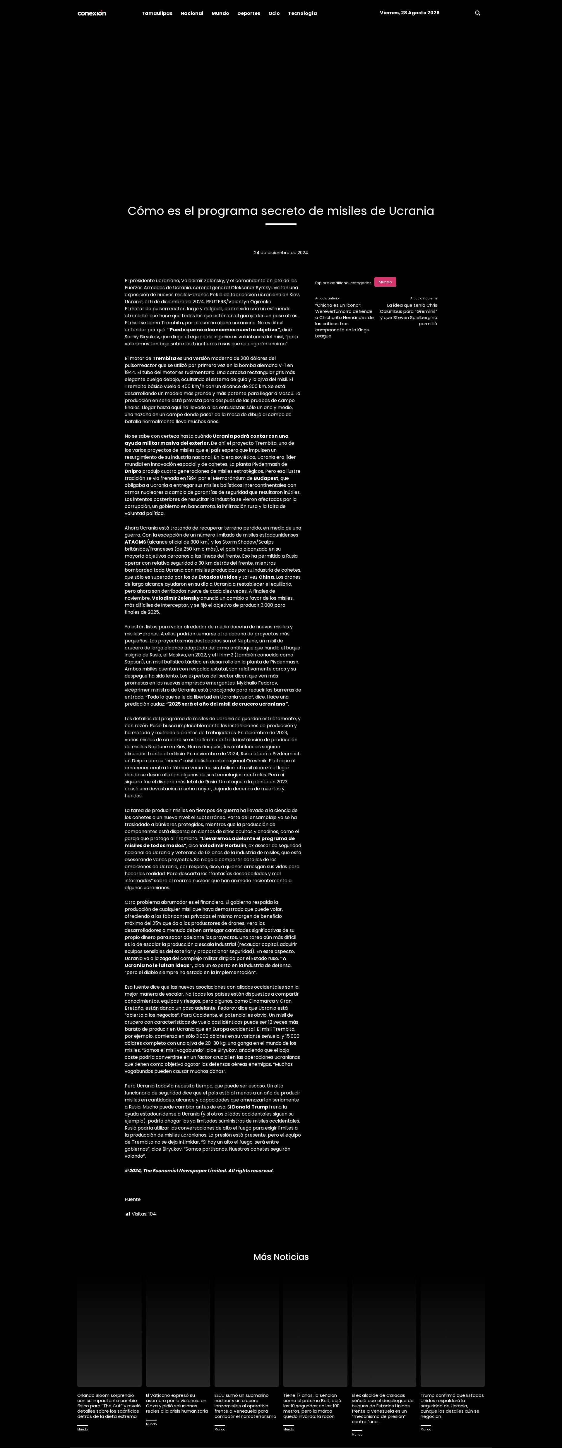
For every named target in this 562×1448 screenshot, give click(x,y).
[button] (478, 13)
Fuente (133, 1199)
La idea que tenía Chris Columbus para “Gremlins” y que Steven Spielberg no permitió (408, 314)
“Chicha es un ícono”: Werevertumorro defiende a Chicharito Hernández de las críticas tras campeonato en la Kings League (344, 320)
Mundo (385, 282)
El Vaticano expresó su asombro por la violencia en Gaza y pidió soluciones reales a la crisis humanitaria (177, 1403)
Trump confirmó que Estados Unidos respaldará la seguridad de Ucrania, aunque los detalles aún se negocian (452, 1405)
